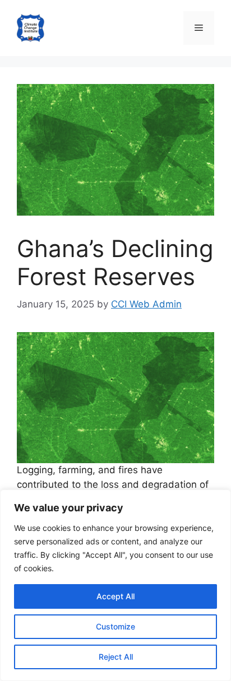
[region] (115, 585)
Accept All (115, 596)
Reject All (116, 656)
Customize (115, 626)
